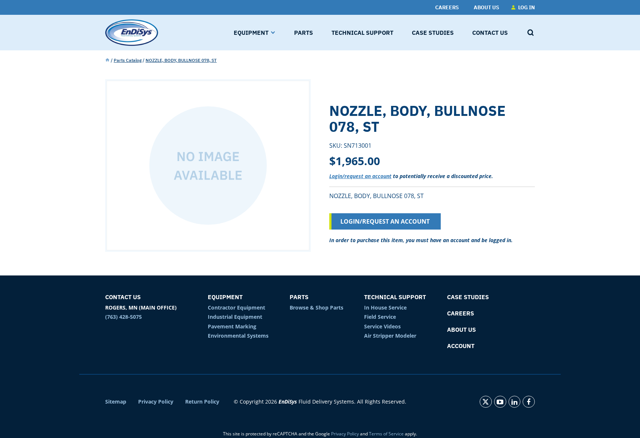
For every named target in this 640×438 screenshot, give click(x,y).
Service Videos (382, 326)
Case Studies (468, 297)
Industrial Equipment (235, 316)
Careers (460, 313)
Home (107, 60)
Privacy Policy (155, 401)
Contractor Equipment (236, 307)
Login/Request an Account (385, 221)
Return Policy (202, 401)
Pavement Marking (232, 326)
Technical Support (395, 297)
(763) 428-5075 (123, 316)
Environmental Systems (238, 335)
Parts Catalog (127, 60)
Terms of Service (386, 434)
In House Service (385, 307)
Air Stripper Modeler (390, 335)
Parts (299, 297)
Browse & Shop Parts (316, 307)
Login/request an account (360, 176)
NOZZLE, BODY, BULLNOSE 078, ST (181, 60)
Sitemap (115, 401)
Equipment (225, 297)
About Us (461, 329)
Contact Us (123, 297)
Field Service (380, 316)
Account (460, 346)
